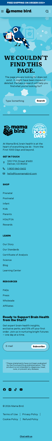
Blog (5, 265)
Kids (5, 208)
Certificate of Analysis (15, 254)
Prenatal (7, 193)
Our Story (8, 244)
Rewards (7, 224)
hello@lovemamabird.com (22, 173)
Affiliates (8, 305)
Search (41, 101)
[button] (47, 11)
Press (6, 295)
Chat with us (26, 436)
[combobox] (20, 101)
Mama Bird (17, 406)
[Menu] (2, 11)
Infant (6, 203)
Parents (7, 214)
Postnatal (8, 198)
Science (7, 260)
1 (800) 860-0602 (16, 168)
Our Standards (11, 249)
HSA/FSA (8, 219)
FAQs (6, 290)
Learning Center (12, 270)
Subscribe (39, 346)
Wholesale (8, 300)
